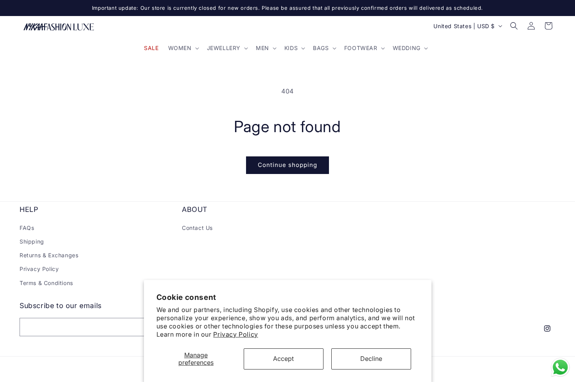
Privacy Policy (235, 334)
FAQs (27, 227)
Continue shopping (287, 165)
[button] (183, 48)
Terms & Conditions (46, 282)
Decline (371, 358)
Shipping (32, 241)
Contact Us (197, 227)
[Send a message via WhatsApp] (560, 367)
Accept (283, 358)
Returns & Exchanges (49, 255)
